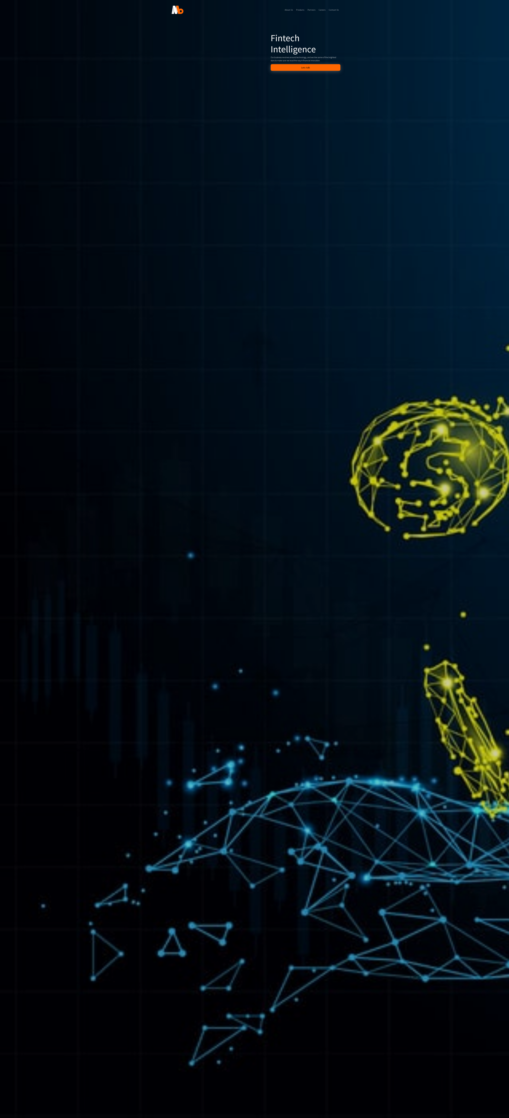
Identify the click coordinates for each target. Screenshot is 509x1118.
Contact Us (334, 9)
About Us (289, 9)
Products (300, 9)
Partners (311, 9)
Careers (322, 9)
